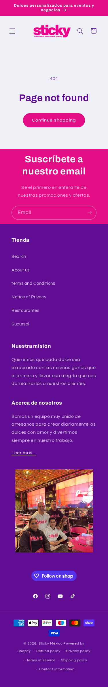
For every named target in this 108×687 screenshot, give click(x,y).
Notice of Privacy (29, 297)
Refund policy (48, 651)
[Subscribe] (89, 213)
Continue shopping (54, 120)
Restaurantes (25, 310)
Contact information (56, 669)
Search (19, 256)
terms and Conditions (33, 283)
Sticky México (51, 643)
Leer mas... (24, 452)
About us (21, 270)
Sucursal (20, 324)
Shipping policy (74, 660)
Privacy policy (78, 651)
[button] (12, 31)
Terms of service (41, 660)
